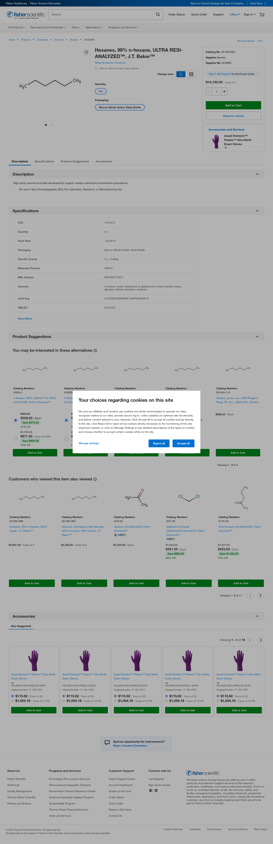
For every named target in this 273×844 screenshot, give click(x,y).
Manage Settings (89, 443)
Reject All (159, 443)
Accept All (183, 443)
